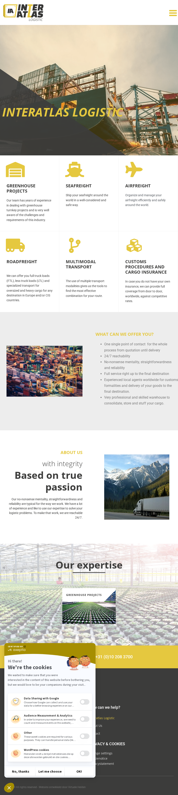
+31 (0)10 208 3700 (114, 656)
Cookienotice (98, 758)
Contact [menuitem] (94, 733)
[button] (173, 13)
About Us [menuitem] (95, 725)
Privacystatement (101, 764)
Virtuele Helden (77, 787)
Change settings (100, 753)
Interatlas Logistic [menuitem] (102, 718)
